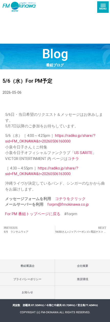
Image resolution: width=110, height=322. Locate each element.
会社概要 (82, 266)
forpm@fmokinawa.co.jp (68, 204)
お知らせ (27, 292)
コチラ (73, 158)
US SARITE (83, 152)
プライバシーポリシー (27, 279)
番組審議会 (27, 266)
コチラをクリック (70, 198)
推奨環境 (82, 279)
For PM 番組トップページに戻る (32, 214)
